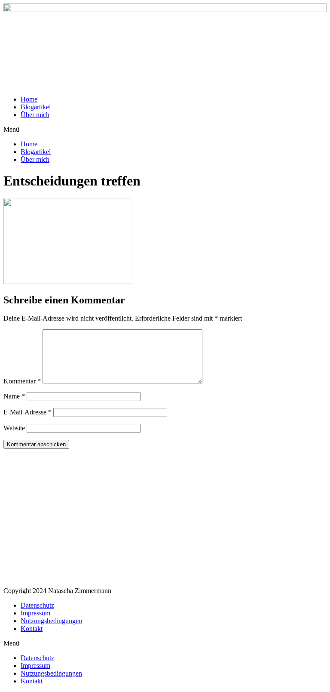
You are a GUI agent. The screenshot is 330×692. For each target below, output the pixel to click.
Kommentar (22, 381)
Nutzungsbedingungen (51, 620)
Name (14, 396)
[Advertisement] (165, 520)
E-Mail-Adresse (27, 412)
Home (29, 99)
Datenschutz (37, 605)
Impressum (35, 613)
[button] (165, 129)
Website (14, 428)
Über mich (35, 114)
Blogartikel (36, 107)
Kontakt (32, 628)
